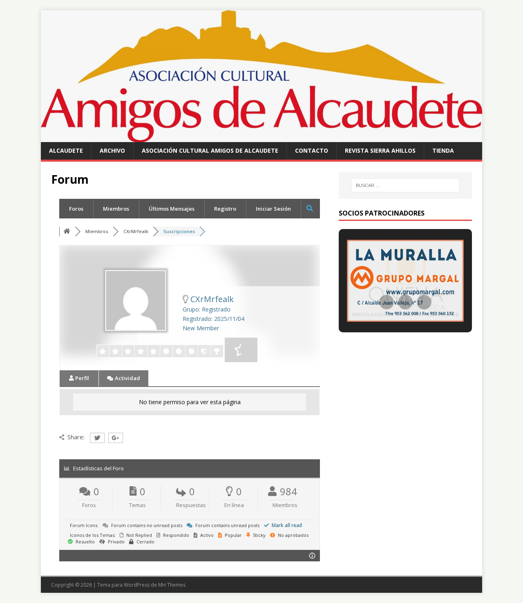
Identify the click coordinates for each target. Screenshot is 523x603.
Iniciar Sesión (273, 208)
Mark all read (286, 525)
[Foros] (67, 231)
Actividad (127, 378)
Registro (225, 208)
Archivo (112, 150)
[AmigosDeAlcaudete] (261, 137)
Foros (76, 208)
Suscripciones (179, 231)
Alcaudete (66, 150)
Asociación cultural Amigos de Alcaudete (210, 150)
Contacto (311, 150)
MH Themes (172, 584)
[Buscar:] (405, 185)
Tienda (443, 150)
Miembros (116, 208)
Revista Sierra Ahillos (380, 150)
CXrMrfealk (135, 231)
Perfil (81, 378)
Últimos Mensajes (171, 208)
